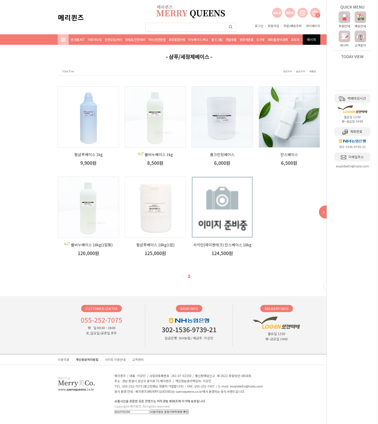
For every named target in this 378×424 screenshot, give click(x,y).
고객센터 (138, 359)
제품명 (312, 71)
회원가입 (273, 26)
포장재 (295, 39)
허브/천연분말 (157, 39)
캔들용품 (231, 39)
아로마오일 (95, 39)
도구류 (260, 39)
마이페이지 (313, 26)
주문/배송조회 (293, 26)
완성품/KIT (78, 39)
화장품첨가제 (177, 39)
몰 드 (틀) (217, 39)
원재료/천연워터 (135, 39)
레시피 (311, 39)
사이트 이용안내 (115, 359)
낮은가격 (287, 71)
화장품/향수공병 (278, 39)
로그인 (259, 26)
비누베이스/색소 (198, 39)
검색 (231, 27)
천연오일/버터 (113, 39)
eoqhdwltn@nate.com (246, 386)
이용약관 (63, 359)
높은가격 (300, 71)
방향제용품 (247, 39)
